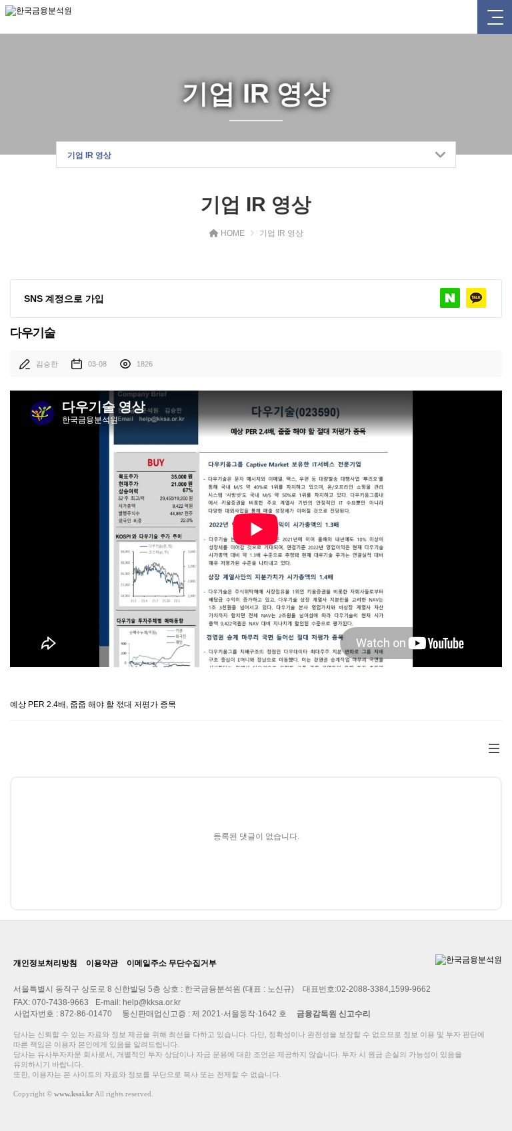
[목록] (494, 747)
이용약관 (102, 963)
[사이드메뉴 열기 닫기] (494, 17)
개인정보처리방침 (45, 963)
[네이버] (450, 298)
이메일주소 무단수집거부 (172, 963)
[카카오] (476, 298)
